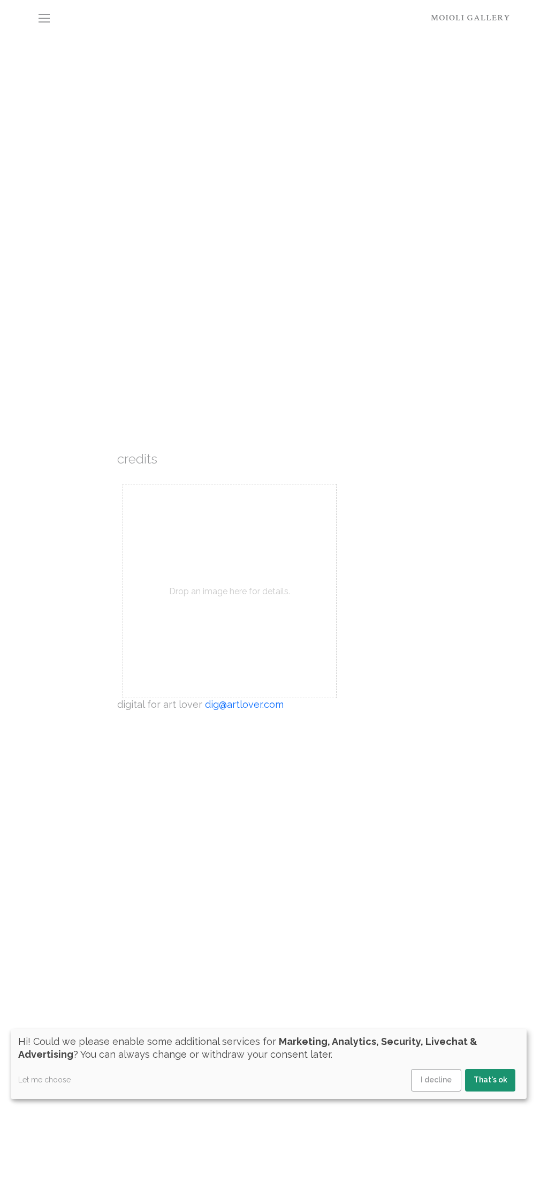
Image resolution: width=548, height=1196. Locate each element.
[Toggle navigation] (44, 17)
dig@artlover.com (244, 704)
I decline (436, 1079)
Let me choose (44, 1079)
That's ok (490, 1079)
